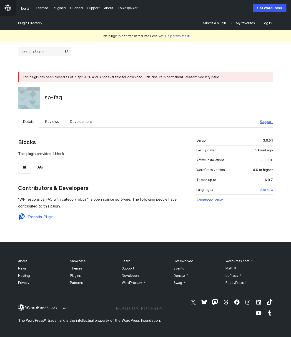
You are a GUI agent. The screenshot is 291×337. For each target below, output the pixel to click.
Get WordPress (269, 8)
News (22, 268)
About (22, 261)
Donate (181, 275)
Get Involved (183, 261)
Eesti (65, 308)
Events (179, 268)
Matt (231, 268)
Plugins (75, 275)
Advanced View (209, 200)
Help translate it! (177, 36)
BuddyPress (237, 283)
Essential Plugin (40, 217)
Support (266, 121)
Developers (131, 275)
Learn (126, 261)
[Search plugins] (66, 51)
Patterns (76, 283)
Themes (76, 268)
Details (28, 121)
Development (81, 121)
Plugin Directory (30, 23)
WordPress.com (239, 261)
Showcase (78, 261)
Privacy (23, 283)
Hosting (24, 275)
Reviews (52, 121)
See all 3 (266, 190)
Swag (180, 283)
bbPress (234, 275)
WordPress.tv (134, 283)
